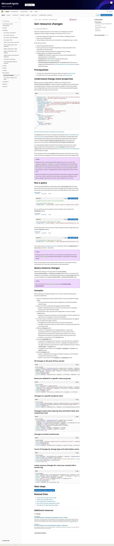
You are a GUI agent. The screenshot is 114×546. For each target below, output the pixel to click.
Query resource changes (100, 27)
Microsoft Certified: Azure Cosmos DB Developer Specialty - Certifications (51, 525)
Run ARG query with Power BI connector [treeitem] (10, 62)
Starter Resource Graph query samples (46, 497)
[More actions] (78, 20)
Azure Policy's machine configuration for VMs (48, 503)
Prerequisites (98, 22)
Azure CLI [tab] (37, 193)
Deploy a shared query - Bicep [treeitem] (10, 48)
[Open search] (107, 11)
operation (49, 60)
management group (50, 246)
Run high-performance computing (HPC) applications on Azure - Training (50, 517)
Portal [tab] (49, 193)
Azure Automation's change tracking (46, 501)
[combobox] (10, 21)
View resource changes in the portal (44, 490)
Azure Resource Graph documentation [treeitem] (8, 24)
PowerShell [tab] (43, 193)
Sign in (110, 11)
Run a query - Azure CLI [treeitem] (9, 35)
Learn (36, 19)
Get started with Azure (106, 15)
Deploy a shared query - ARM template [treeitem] (10, 52)
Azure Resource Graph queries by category (47, 505)
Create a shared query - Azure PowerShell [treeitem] (10, 45)
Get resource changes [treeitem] (9, 75)
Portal (98, 15)
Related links (98, 30)
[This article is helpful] (106, 35)
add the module (71, 73)
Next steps (97, 29)
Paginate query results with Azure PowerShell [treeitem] (11, 56)
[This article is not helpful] (107, 35)
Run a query (98, 25)
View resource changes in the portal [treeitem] (10, 78)
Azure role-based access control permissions (64, 64)
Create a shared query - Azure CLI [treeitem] (11, 42)
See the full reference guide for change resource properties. (49, 132)
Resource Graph (53, 19)
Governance (45, 19)
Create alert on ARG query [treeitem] (9, 59)
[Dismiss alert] (111, 3)
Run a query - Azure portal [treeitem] (9, 32)
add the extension (67, 75)
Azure (40, 19)
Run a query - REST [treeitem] (8, 40)
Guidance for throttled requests (45, 499)
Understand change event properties (103, 23)
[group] (57, 112)
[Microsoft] (2, 11)
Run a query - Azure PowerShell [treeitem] (11, 37)
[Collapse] (19, 18)
